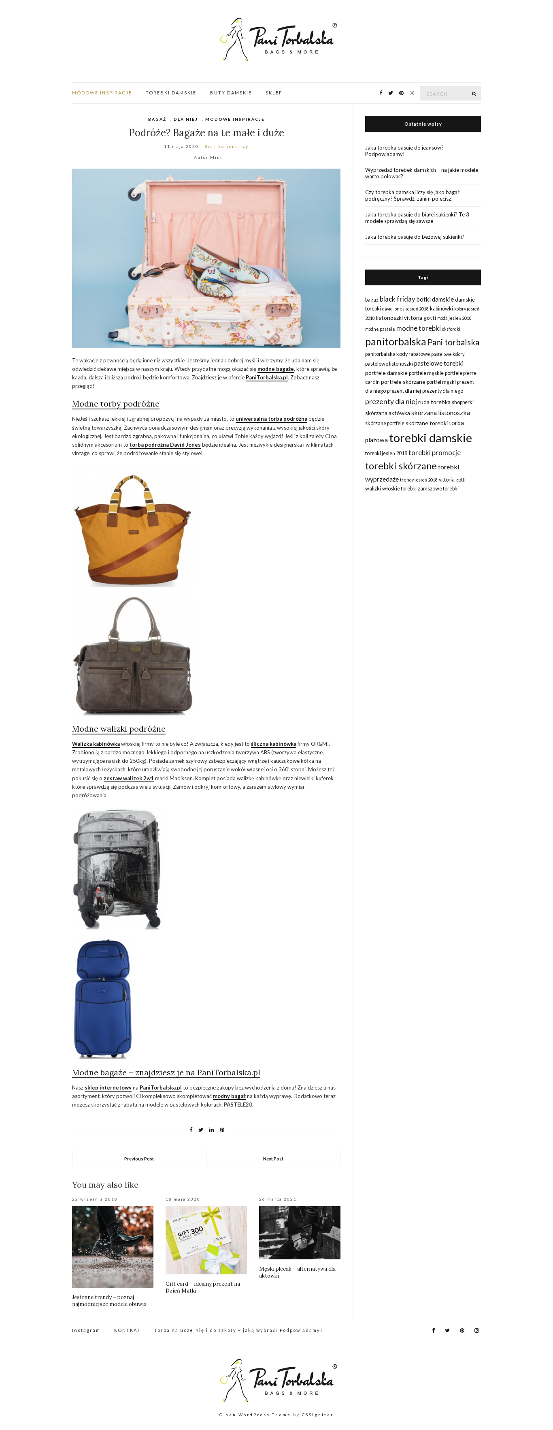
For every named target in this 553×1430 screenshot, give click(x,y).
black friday (397, 299)
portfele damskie (386, 372)
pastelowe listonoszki (389, 364)
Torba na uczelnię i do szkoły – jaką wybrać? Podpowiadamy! (238, 1330)
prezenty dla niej (391, 401)
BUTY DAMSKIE (231, 92)
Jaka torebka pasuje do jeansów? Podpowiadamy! (404, 150)
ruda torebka (434, 401)
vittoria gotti (452, 480)
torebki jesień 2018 (386, 453)
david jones (393, 308)
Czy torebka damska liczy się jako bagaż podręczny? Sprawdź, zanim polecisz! (412, 195)
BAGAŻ (157, 119)
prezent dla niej (404, 391)
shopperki (463, 402)
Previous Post (139, 1158)
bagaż (372, 300)
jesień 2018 (417, 308)
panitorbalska (395, 341)
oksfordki (451, 329)
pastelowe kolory (447, 354)
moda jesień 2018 (454, 318)
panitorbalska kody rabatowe (397, 354)
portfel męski (441, 382)
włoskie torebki (399, 489)
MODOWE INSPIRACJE (102, 92)
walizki (373, 489)
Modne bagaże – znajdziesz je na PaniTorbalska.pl (166, 1072)
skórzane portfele (384, 423)
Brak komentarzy (226, 146)
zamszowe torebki (438, 489)
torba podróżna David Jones (165, 444)
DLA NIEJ (186, 119)
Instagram (86, 1330)
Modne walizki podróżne (119, 729)
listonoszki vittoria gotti (406, 317)
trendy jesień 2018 (419, 479)
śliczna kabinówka (273, 744)
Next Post (273, 1158)
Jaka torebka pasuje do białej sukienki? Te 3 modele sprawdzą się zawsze (417, 217)
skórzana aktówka (387, 412)
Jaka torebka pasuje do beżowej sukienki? (414, 236)
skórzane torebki (427, 423)
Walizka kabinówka (96, 744)
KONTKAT (127, 1330)
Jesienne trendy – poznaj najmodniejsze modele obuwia (109, 1301)
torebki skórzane (401, 465)
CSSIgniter (318, 1414)
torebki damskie (430, 437)
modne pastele (380, 329)
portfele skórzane (403, 381)
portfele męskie (426, 373)
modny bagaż (229, 1096)
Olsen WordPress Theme (255, 1414)
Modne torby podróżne (116, 403)
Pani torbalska (453, 342)
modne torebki (418, 328)
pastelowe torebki (439, 363)
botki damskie (435, 299)
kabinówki (441, 309)
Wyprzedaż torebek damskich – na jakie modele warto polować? (421, 173)
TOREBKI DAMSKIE (171, 92)
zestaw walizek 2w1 (129, 778)
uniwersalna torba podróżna (271, 418)
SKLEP (274, 92)
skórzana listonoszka (440, 412)
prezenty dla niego (442, 391)
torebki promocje (434, 452)
